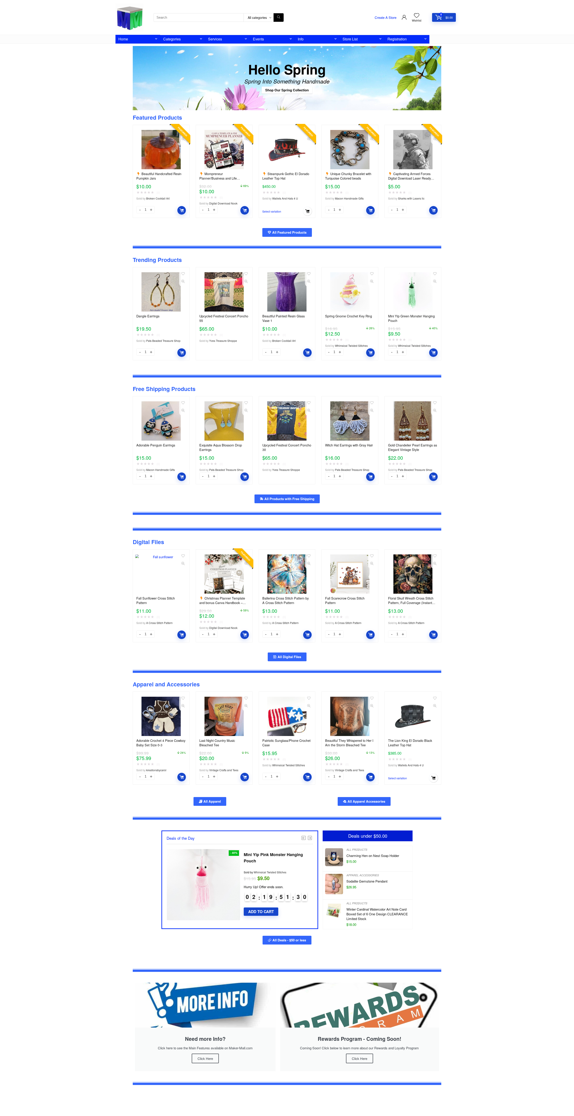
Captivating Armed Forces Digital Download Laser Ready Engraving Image (409, 178)
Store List (350, 39)
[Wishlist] (416, 15)
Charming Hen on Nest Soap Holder (372, 855)
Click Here (205, 1058)
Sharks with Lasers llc (411, 198)
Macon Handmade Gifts (349, 198)
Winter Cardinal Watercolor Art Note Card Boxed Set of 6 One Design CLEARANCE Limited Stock (377, 914)
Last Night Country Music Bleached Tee (217, 742)
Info (301, 39)
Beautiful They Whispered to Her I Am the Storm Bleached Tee (349, 742)
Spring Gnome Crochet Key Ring (348, 316)
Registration (397, 39)
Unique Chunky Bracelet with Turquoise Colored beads (348, 175)
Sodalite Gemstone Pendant (366, 881)
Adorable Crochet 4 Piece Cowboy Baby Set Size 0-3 (160, 742)
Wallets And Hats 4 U (285, 198)
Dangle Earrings (147, 316)
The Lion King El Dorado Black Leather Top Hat (410, 742)
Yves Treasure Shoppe (223, 341)
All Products (356, 849)
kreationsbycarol (156, 770)
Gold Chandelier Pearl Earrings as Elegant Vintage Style (412, 447)
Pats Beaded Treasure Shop (163, 341)
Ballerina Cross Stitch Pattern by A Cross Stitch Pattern (285, 600)
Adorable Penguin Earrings (155, 445)
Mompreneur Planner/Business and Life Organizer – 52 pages (218, 178)
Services (215, 39)
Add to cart (181, 210)
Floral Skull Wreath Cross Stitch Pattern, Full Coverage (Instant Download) (410, 602)
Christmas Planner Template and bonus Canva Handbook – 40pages (222, 602)
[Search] (279, 17)
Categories (172, 39)
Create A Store (385, 17)
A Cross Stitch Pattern (159, 623)
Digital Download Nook (223, 203)
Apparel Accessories (362, 875)
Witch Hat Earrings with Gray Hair (349, 445)
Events (258, 39)
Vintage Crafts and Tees (223, 770)
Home (123, 39)
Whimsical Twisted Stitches (351, 345)
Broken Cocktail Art (158, 198)
